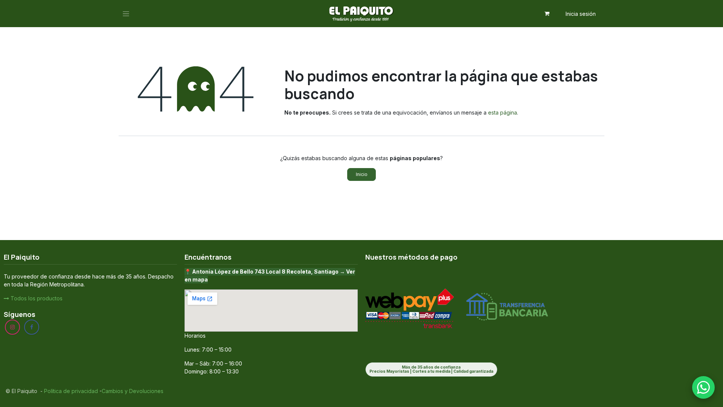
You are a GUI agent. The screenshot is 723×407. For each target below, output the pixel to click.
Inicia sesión (581, 14)
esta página (502, 112)
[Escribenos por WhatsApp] (703, 387)
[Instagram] (12, 327)
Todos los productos (36, 298)
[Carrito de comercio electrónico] (547, 13)
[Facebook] (31, 327)
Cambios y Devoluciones (132, 391)
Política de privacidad (70, 391)
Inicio (362, 174)
